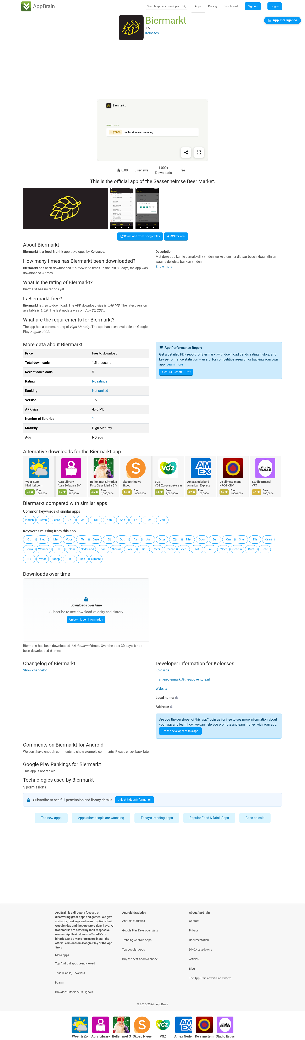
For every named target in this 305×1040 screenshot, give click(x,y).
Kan (109, 520)
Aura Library (66, 482)
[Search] (184, 6)
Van (162, 520)
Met (55, 539)
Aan (148, 539)
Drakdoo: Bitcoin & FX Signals (74, 992)
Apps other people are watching (101, 818)
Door (202, 539)
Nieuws (116, 549)
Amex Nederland (198, 482)
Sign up (252, 6)
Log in (275, 6)
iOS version (177, 236)
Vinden (29, 520)
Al (210, 549)
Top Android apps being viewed (75, 963)
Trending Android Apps (136, 940)
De (96, 520)
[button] (219, 697)
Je (82, 520)
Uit (69, 559)
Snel (241, 539)
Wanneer (44, 549)
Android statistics (133, 921)
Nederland (87, 549)
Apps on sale (254, 818)
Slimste (96, 559)
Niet (188, 539)
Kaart (268, 539)
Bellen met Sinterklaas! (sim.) (103, 482)
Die (255, 539)
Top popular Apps (133, 949)
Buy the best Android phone (140, 959)
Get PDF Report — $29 (176, 372)
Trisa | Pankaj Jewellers (70, 973)
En (135, 520)
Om (228, 539)
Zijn (175, 539)
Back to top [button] (294, 1002)
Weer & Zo (32, 482)
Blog (192, 968)
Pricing (212, 6)
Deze (96, 539)
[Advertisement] (147, 70)
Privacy (194, 930)
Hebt (264, 549)
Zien (183, 549)
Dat (215, 539)
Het (42, 539)
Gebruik (237, 549)
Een (149, 520)
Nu (29, 559)
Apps (198, 6)
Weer (223, 549)
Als (136, 539)
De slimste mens (230, 482)
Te (82, 539)
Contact (194, 921)
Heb (82, 559)
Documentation (199, 940)
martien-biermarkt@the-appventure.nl (183, 680)
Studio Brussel (261, 482)
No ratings (99, 381)
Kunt (251, 549)
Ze (69, 520)
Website (161, 689)
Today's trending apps (157, 818)
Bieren (43, 520)
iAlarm (59, 982)
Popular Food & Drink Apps (209, 818)
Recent (170, 549)
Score (56, 520)
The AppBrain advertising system (210, 978)
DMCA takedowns (200, 949)
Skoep (56, 559)
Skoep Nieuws (131, 482)
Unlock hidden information (86, 619)
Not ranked (100, 391)
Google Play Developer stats (140, 930)
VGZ (158, 482)
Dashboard (231, 6)
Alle (130, 549)
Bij (109, 539)
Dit (143, 549)
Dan (103, 549)
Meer (157, 549)
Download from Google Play (141, 236)
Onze (162, 539)
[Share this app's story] (186, 152)
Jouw (29, 549)
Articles (194, 959)
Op (29, 539)
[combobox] (163, 6)
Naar (72, 549)
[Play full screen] (198, 152)
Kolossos (162, 670)
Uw (58, 549)
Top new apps (51, 818)
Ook (122, 539)
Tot (197, 549)
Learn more (174, 364)
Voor (69, 539)
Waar (42, 559)
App (122, 520)
